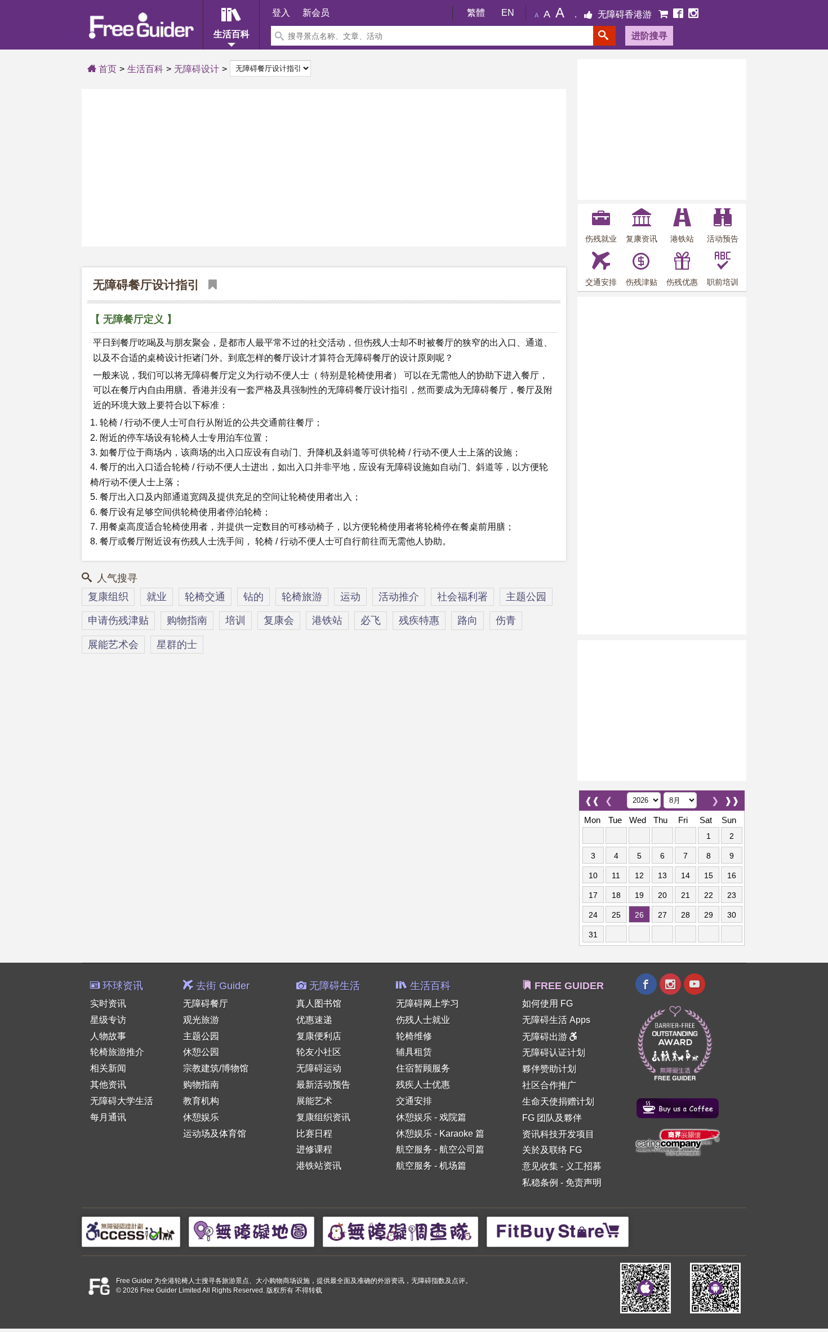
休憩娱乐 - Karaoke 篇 (440, 1133)
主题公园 (526, 596)
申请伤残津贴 (118, 620)
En (507, 12)
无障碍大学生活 (121, 1101)
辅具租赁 (414, 1052)
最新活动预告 (323, 1084)
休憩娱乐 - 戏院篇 (431, 1117)
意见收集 (540, 1166)
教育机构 (201, 1101)
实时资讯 (108, 1003)
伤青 (506, 620)
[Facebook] (679, 14)
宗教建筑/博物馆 (215, 1068)
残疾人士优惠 (423, 1084)
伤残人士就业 (423, 1020)
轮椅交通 (205, 596)
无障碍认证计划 (553, 1052)
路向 (467, 620)
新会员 (316, 12)
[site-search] (604, 36)
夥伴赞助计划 (549, 1069)
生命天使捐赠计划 (558, 1101)
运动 (350, 596)
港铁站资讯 (318, 1165)
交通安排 (414, 1101)
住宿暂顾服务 (423, 1068)
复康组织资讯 (323, 1117)
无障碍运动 (318, 1068)
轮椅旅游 (302, 596)
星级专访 (108, 1020)
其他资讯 (108, 1084)
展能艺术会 (113, 644)
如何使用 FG (547, 1003)
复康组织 (108, 596)
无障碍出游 (545, 1037)
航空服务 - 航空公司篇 (440, 1149)
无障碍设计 (196, 69)
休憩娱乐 (201, 1117)
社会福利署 (462, 596)
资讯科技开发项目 (558, 1134)
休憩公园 (201, 1052)
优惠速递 (314, 1020)
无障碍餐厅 (205, 1003)
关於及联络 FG (552, 1150)
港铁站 (327, 620)
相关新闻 (108, 1068)
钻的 (253, 596)
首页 (106, 69)
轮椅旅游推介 (117, 1052)
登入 (281, 12)
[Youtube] (694, 985)
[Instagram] (693, 14)
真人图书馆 (318, 1003)
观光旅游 (201, 1020)
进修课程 (314, 1149)
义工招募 (584, 1166)
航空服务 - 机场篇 (431, 1165)
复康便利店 (318, 1036)
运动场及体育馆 (214, 1133)
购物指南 (187, 620)
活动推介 (399, 596)
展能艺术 (314, 1101)
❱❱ (731, 798)
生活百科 (145, 69)
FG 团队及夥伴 (552, 1118)
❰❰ (592, 798)
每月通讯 (108, 1117)
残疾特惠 (419, 620)
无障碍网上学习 (427, 1003)
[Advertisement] (324, 168)
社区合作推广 (549, 1085)
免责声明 (584, 1182)
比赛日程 (314, 1133)
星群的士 (177, 644)
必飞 (370, 620)
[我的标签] (210, 284)
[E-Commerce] (664, 14)
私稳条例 (540, 1182)
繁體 (476, 12)
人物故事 (108, 1036)
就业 (156, 596)
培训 (235, 620)
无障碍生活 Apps (556, 1020)
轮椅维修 (414, 1036)
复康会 (279, 620)
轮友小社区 (318, 1052)
